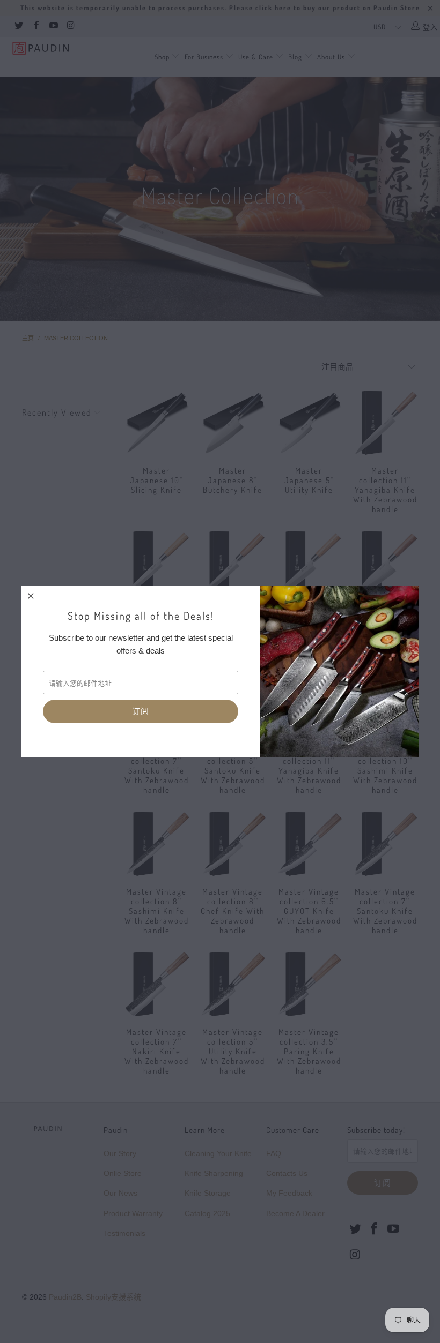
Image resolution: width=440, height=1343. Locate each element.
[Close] (31, 595)
